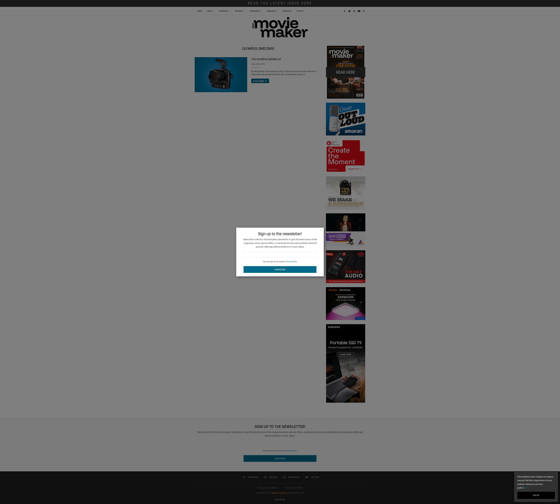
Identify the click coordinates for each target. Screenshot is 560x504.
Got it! (536, 495)
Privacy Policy (291, 262)
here (526, 488)
